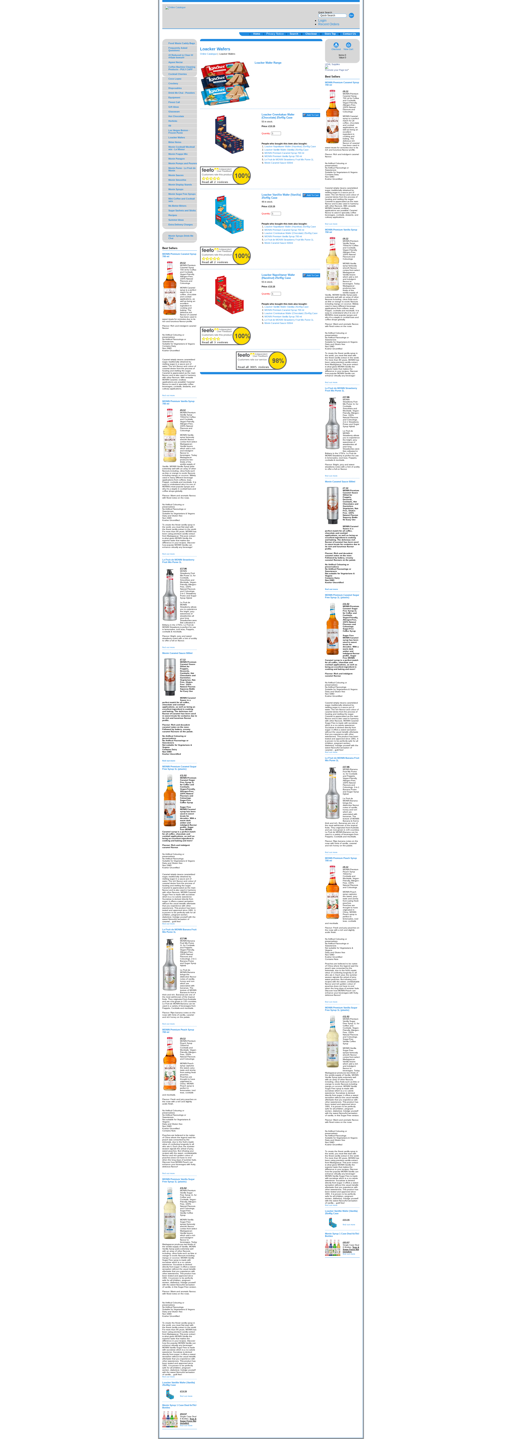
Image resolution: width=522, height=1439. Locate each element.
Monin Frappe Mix (178, 154)
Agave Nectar (175, 62)
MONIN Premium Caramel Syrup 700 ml (284, 153)
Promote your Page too (336, 70)
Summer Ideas (176, 220)
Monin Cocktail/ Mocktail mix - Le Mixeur (181, 148)
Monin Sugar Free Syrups (182, 194)
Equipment (174, 97)
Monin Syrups (175, 189)
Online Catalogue (208, 54)
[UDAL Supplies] (326, 68)
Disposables (175, 88)
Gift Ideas (173, 107)
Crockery (173, 83)
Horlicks (172, 121)
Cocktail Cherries (177, 74)
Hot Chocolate (176, 116)
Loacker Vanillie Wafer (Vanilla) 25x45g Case (286, 149)
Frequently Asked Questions (177, 49)
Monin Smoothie (177, 180)
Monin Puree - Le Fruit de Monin (182, 169)
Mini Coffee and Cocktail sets (181, 199)
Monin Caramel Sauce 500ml (278, 163)
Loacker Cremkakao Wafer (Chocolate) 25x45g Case (290, 233)
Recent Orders (328, 24)
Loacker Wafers (176, 137)
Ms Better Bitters (177, 206)
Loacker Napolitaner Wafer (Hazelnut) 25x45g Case (290, 146)
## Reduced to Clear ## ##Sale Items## (180, 56)
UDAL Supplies (332, 64)
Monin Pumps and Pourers (182, 163)
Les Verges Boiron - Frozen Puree (178, 131)
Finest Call (174, 102)
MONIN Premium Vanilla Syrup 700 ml (283, 156)
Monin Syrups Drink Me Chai (180, 237)
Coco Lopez (174, 79)
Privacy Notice (275, 33)
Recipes (172, 215)
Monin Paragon (176, 158)
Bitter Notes (174, 142)
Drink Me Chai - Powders (181, 93)
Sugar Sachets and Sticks (182, 210)
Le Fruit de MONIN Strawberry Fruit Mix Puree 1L (289, 159)
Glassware (174, 111)
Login (322, 20)
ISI (169, 125)
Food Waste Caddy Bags (181, 43)
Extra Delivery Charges (180, 224)
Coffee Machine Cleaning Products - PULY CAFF (181, 68)
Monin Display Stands (180, 184)
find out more (168, 395)
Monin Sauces (176, 175)
